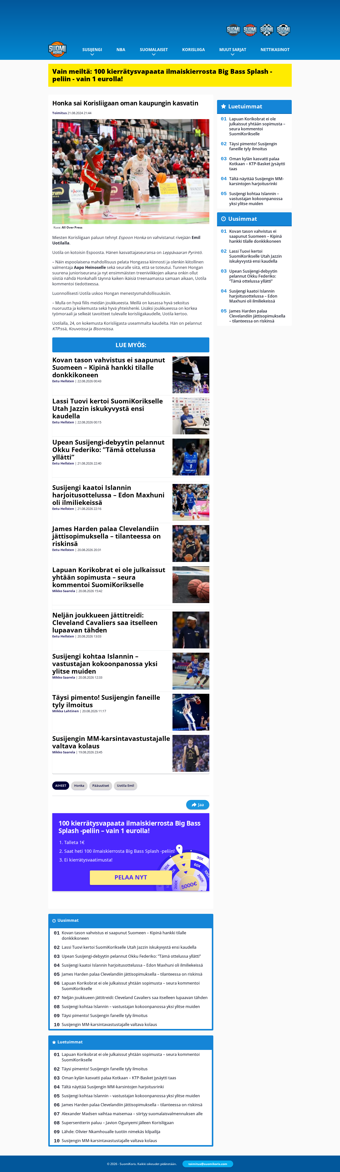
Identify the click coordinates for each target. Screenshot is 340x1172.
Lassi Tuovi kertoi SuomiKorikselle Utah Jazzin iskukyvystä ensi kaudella (107, 408)
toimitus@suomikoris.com (207, 1164)
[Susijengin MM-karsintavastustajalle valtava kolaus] (190, 753)
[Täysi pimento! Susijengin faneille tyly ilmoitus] (190, 712)
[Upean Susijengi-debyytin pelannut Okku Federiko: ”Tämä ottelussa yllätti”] (190, 457)
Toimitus (59, 113)
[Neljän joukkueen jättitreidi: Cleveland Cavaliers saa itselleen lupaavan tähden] (191, 630)
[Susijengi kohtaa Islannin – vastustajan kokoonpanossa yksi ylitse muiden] (190, 671)
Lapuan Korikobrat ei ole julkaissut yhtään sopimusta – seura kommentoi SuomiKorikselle (108, 577)
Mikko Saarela (63, 591)
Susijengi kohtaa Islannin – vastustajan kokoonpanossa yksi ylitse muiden (105, 664)
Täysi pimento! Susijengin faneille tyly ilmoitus (106, 701)
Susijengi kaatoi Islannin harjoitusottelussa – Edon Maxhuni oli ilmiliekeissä (108, 495)
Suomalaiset (154, 49)
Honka (79, 785)
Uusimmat (68, 920)
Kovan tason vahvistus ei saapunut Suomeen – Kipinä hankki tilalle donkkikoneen (108, 367)
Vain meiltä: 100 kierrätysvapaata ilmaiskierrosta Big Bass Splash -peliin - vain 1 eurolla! (162, 75)
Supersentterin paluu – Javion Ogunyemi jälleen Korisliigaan (118, 1122)
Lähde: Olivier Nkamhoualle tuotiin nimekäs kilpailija (111, 1131)
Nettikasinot (275, 49)
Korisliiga (193, 49)
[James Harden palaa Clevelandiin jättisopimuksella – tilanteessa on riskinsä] (190, 543)
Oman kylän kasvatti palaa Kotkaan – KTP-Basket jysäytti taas (119, 1078)
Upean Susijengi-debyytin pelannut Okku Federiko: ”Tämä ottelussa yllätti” (108, 450)
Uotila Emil (125, 785)
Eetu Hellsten (63, 381)
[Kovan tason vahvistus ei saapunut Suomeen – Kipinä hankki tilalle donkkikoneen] (191, 374)
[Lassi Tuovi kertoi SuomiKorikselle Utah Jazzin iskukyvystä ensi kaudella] (190, 415)
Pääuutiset (100, 785)
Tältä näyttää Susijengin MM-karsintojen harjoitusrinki (113, 1087)
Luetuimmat (70, 1042)
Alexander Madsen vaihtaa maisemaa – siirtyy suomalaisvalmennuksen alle (132, 1113)
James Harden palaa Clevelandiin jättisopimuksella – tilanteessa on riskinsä (106, 536)
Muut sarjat (232, 49)
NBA (120, 49)
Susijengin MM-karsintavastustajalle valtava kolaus (111, 742)
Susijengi (92, 49)
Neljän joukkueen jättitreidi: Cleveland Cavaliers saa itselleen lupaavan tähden (105, 622)
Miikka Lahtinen (65, 711)
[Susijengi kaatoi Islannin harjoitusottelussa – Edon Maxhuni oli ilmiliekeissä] (190, 502)
